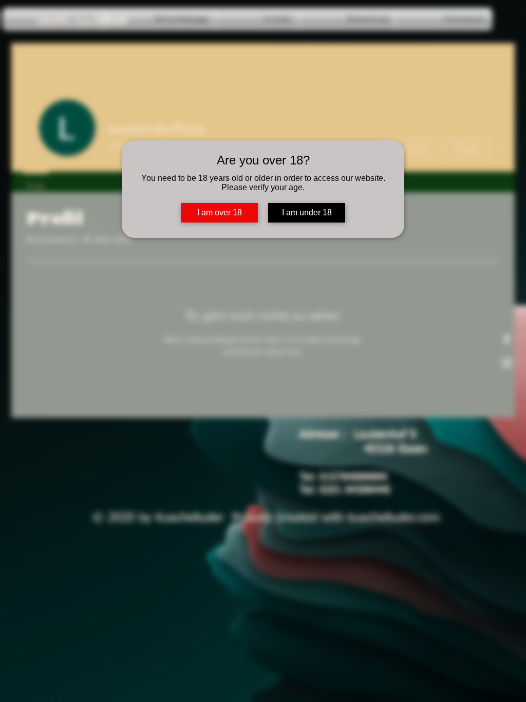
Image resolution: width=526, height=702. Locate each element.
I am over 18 (219, 212)
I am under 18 (307, 212)
